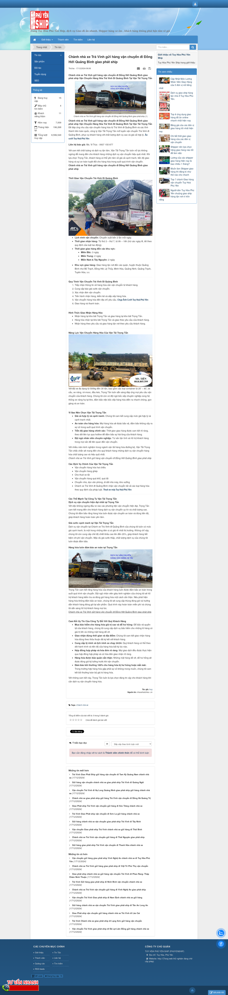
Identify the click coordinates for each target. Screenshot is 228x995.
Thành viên (40, 957)
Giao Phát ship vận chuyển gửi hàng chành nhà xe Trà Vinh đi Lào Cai (106, 913)
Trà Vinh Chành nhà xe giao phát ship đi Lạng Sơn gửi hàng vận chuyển (107, 920)
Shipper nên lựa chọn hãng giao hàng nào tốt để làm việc (182, 150)
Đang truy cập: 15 (54, 976)
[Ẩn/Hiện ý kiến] (107, 743)
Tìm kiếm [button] (78, 39)
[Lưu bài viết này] (150, 68)
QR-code (38, 976)
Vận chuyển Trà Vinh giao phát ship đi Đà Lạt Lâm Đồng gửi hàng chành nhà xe (110, 928)
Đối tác (37, 67)
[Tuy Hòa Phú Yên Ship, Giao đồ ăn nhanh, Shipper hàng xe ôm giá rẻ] (39, 19)
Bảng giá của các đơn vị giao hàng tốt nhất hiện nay (176, 128)
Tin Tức (57, 952)
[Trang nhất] (35, 39)
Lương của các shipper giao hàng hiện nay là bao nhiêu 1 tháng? (182, 160)
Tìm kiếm (58, 963)
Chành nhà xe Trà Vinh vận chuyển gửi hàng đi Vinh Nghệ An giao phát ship (109, 889)
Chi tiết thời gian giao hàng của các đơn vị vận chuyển (181, 139)
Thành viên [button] (63, 39)
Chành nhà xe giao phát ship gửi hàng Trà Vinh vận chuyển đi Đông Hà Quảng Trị (111, 798)
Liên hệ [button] (91, 39)
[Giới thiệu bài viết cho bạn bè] (139, 68)
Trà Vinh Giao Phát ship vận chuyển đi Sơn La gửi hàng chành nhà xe (106, 813)
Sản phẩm (39, 61)
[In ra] (144, 68)
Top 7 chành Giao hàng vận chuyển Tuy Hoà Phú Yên (182, 182)
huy (150, 689)
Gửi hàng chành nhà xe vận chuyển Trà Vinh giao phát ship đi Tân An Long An (110, 905)
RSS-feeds (40, 968)
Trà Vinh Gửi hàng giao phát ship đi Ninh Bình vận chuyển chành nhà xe (107, 881)
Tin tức (37, 55)
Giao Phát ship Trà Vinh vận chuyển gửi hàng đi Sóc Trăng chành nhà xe (107, 805)
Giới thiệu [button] (46, 39)
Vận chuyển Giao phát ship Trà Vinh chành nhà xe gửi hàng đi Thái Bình (107, 829)
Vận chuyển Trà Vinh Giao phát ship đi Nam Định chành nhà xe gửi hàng (107, 897)
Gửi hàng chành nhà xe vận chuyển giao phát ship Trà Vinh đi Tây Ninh (106, 821)
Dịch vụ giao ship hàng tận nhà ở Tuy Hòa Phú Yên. (182, 95)
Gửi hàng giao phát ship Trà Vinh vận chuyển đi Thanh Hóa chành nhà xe (107, 845)
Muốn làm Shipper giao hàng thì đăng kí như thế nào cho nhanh (182, 171)
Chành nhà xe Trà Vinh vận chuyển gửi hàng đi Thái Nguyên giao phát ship (108, 837)
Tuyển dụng (40, 74)
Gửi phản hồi (218, 992)
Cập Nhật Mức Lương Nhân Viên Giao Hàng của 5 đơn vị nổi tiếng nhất (175, 83)
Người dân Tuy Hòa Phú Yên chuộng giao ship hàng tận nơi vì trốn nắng (176, 195)
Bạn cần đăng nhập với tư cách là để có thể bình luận (110, 752)
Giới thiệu (39, 952)
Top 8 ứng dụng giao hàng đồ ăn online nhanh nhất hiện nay (181, 117)
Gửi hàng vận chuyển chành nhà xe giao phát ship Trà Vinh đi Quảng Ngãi (108, 782)
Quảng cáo (40, 963)
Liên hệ (57, 957)
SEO (36, 80)
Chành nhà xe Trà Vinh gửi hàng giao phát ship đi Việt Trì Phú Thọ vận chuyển (110, 865)
